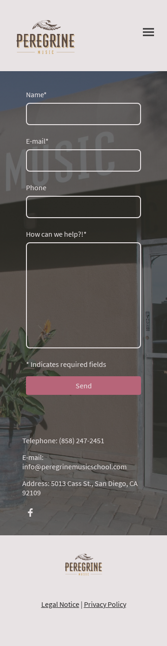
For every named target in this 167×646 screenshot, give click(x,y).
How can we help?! (56, 234)
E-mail (37, 141)
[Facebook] (30, 512)
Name (36, 94)
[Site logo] (45, 35)
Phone (36, 187)
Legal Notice (60, 604)
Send (84, 385)
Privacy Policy (105, 604)
